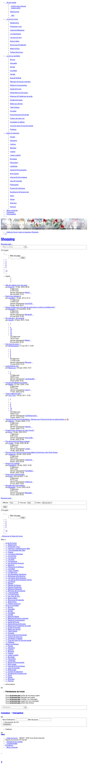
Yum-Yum (12, 395)
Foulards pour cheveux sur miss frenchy (20, 430)
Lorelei (10, 443)
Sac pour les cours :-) (13, 344)
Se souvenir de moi (12, 722)
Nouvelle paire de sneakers (15, 485)
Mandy (27, 340)
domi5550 (28, 303)
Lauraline (11, 298)
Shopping (8, 239)
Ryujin (10, 476)
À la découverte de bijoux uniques (18, 441)
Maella (10, 384)
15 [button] (6, 271)
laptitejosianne (13, 346)
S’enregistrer (17, 713)
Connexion (5, 713)
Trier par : (23, 503)
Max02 (27, 292)
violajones (11, 454)
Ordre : (39, 503)
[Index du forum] (24, 225)
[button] (6, 254)
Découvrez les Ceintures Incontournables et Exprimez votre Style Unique (32, 452)
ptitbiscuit (28, 482)
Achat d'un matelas (13, 463)
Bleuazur (28, 362)
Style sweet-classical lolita (15, 474)
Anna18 (11, 287)
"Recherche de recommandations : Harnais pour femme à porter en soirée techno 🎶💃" (37, 419)
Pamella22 (12, 465)
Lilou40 (10, 320)
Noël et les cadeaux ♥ (13, 296)
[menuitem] (18, 6)
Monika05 (11, 309)
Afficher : (6, 503)
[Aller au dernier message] (31, 292)
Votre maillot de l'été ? (14, 394)
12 (11, 333)
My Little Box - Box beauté (15, 318)
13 (11, 335)
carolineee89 (29, 379)
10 (11, 329)
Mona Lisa (12, 368)
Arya (10, 432)
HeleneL (11, 421)
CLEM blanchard (31, 416)
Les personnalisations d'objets (16, 382)
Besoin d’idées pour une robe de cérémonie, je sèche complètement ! (30, 307)
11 (11, 331)
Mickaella (11, 487)
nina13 (27, 390)
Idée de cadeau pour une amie (16, 285)
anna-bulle (29, 438)
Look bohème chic (12, 366)
